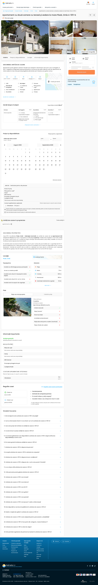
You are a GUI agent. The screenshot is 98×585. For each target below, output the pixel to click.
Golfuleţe (26, 554)
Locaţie (29, 57)
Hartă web (40, 581)
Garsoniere (5, 549)
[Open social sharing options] (94, 15)
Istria (25, 545)
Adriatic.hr (39, 543)
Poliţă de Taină (31, 581)
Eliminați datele (57, 180)
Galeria (5, 57)
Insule (25, 550)
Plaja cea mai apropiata (18, 294)
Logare (70, 84)
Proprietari (67, 541)
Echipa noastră (40, 549)
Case (3, 545)
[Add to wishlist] (90, 15)
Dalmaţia (26, 549)
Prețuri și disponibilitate (17, 57)
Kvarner (26, 547)
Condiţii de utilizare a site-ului (20, 581)
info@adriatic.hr (17, 574)
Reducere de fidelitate (16, 545)
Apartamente (5, 543)
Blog (38, 558)
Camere (4, 547)
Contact (6, 570)
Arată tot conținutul (8, 97)
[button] (25, 37)
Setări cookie (46, 581)
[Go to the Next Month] (60, 145)
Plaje (25, 556)
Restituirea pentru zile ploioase (19, 185)
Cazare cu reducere (16, 543)
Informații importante (41, 57)
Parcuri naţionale (28, 552)
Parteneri (57, 541)
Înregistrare (77, 84)
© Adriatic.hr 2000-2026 (7, 581)
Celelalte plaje (48, 294)
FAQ (36, 581)
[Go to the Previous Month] (5, 145)
